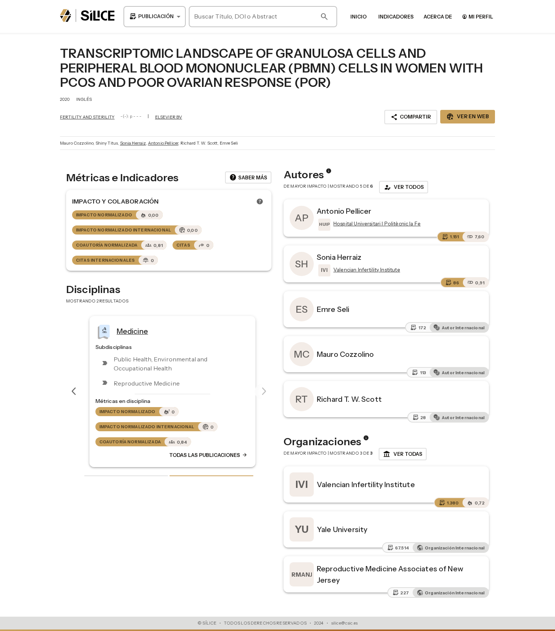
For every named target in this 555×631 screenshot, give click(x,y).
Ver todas (402, 454)
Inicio (358, 17)
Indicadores (396, 17)
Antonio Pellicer (163, 143)
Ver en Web (467, 116)
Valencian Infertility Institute (366, 484)
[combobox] (154, 16)
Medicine (128, 330)
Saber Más (248, 177)
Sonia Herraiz (133, 143)
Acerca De (438, 17)
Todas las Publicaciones (204, 455)
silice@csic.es (344, 623)
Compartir (411, 117)
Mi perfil (477, 16)
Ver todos (403, 187)
